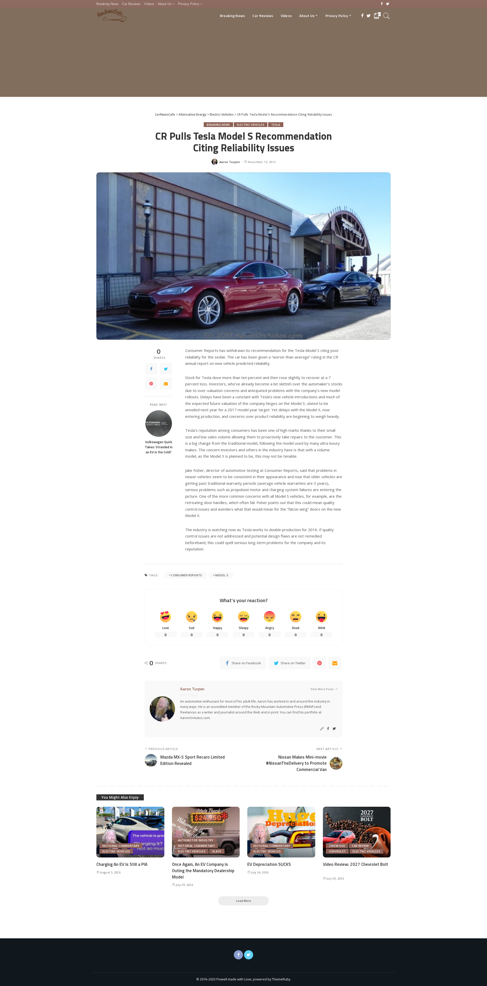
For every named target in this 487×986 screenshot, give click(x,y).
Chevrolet (337, 851)
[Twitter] (388, 4)
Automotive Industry (196, 840)
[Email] (166, 384)
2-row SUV (337, 846)
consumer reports (186, 575)
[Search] (386, 15)
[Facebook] (382, 4)
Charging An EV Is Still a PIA (121, 864)
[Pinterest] (151, 384)
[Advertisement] (243, 61)
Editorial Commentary (120, 846)
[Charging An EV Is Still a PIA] (130, 832)
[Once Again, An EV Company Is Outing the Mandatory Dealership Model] (206, 832)
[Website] (322, 729)
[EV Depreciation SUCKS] (281, 832)
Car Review (360, 846)
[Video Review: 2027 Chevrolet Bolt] (357, 832)
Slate (216, 851)
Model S (221, 575)
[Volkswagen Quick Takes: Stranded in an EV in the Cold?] (158, 423)
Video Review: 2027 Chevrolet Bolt (355, 864)
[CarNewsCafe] (111, 15)
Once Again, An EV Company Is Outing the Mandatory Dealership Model (203, 870)
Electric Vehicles (250, 125)
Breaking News (218, 125)
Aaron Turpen (229, 161)
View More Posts (322, 689)
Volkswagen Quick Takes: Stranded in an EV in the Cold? (158, 447)
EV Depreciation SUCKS (269, 864)
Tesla (275, 125)
